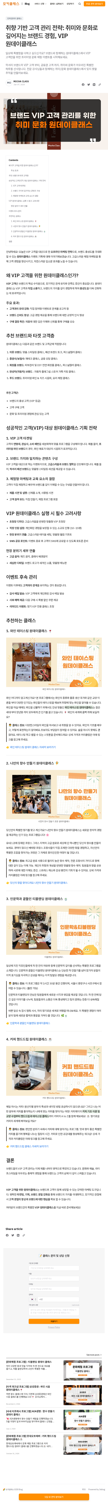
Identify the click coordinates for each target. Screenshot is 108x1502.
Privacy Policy (54, 1327)
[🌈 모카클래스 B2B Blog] (11, 4)
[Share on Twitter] (88, 84)
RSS (84, 1489)
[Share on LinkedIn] (94, 84)
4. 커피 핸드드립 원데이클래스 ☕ (24, 236)
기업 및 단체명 (33, 1263)
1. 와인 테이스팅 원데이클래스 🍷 (24, 221)
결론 (10, 241)
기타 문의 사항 (33, 1305)
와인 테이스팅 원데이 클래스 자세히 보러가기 (33, 747)
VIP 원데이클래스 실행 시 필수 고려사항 (24, 201)
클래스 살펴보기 (56, 3)
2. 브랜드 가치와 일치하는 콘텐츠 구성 (25, 191)
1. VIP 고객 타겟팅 (18, 185)
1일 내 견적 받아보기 (54, 1497)
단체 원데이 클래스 (14, 18)
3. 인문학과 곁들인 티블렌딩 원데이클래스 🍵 (28, 231)
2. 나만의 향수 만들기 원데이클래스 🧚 (26, 226)
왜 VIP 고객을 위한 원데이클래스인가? (23, 165)
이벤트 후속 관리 (15, 211)
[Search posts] (79, 3)
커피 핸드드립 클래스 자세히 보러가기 (29, 1146)
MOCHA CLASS (21, 81)
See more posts (93, 1355)
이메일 (31, 1284)
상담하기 (70, 3)
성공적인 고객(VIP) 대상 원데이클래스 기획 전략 (27, 180)
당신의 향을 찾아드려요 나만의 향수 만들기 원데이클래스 (39, 882)
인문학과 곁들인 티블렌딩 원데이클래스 (30, 1023)
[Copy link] (99, 84)
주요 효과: (15, 170)
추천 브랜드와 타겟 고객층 (19, 175)
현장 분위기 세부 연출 (19, 206)
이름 (30, 1274)
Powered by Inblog (96, 1489)
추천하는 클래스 (15, 216)
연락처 (31, 1294)
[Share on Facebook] (83, 84)
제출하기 (54, 1321)
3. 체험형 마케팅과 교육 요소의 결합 (24, 196)
